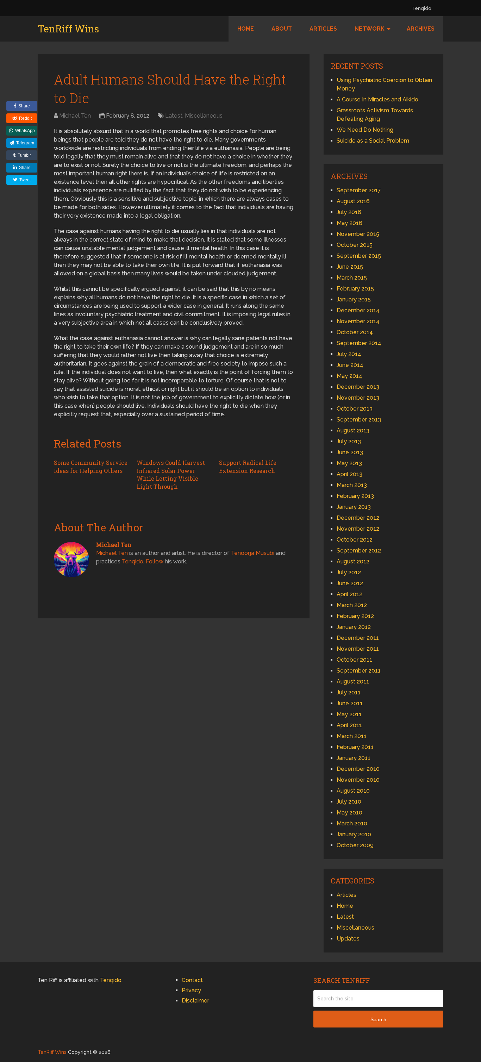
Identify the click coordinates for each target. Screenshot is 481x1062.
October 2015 (355, 245)
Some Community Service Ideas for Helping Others (90, 466)
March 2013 (352, 485)
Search (378, 1019)
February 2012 (355, 616)
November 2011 (358, 648)
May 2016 (349, 223)
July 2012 (349, 572)
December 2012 (358, 517)
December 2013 (358, 386)
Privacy (191, 990)
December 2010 (358, 769)
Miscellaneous (204, 115)
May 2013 (349, 463)
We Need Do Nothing (365, 129)
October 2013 (355, 408)
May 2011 (349, 714)
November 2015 (358, 234)
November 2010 (358, 779)
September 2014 (359, 343)
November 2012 (358, 528)
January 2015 (354, 299)
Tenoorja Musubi (252, 553)
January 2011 (353, 758)
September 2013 (359, 419)
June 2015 (350, 266)
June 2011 (350, 703)
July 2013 (349, 441)
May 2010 (349, 812)
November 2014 (358, 321)
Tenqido (421, 8)
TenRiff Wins (68, 29)
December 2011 (358, 638)
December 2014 (358, 310)
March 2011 (352, 736)
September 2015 (359, 255)
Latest (173, 115)
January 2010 (354, 834)
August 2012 (353, 561)
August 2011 (353, 681)
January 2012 (354, 627)
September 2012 (359, 550)
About (281, 28)
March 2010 (352, 823)
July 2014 (349, 354)
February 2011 (355, 747)
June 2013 (350, 452)
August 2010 (353, 790)
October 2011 (354, 659)
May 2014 (349, 376)
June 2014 (350, 365)
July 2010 (349, 801)
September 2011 (359, 670)
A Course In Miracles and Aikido (377, 99)
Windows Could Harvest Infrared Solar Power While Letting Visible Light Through (171, 474)
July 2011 (349, 692)
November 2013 (358, 397)
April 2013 (349, 474)
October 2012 (355, 539)
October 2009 (355, 845)
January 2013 (354, 507)
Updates (348, 938)
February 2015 (355, 288)
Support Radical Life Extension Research (247, 466)
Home (245, 28)
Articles (323, 28)
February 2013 (355, 496)
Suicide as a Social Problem (373, 140)
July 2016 (349, 212)
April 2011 (349, 725)
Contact (192, 980)
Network (370, 28)
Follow (154, 561)
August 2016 (353, 201)
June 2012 (350, 583)
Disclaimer (195, 1000)
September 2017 (359, 190)
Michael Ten (75, 115)
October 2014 (355, 332)
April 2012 (349, 594)
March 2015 (352, 277)
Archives (421, 28)
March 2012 (352, 605)
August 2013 (353, 430)
